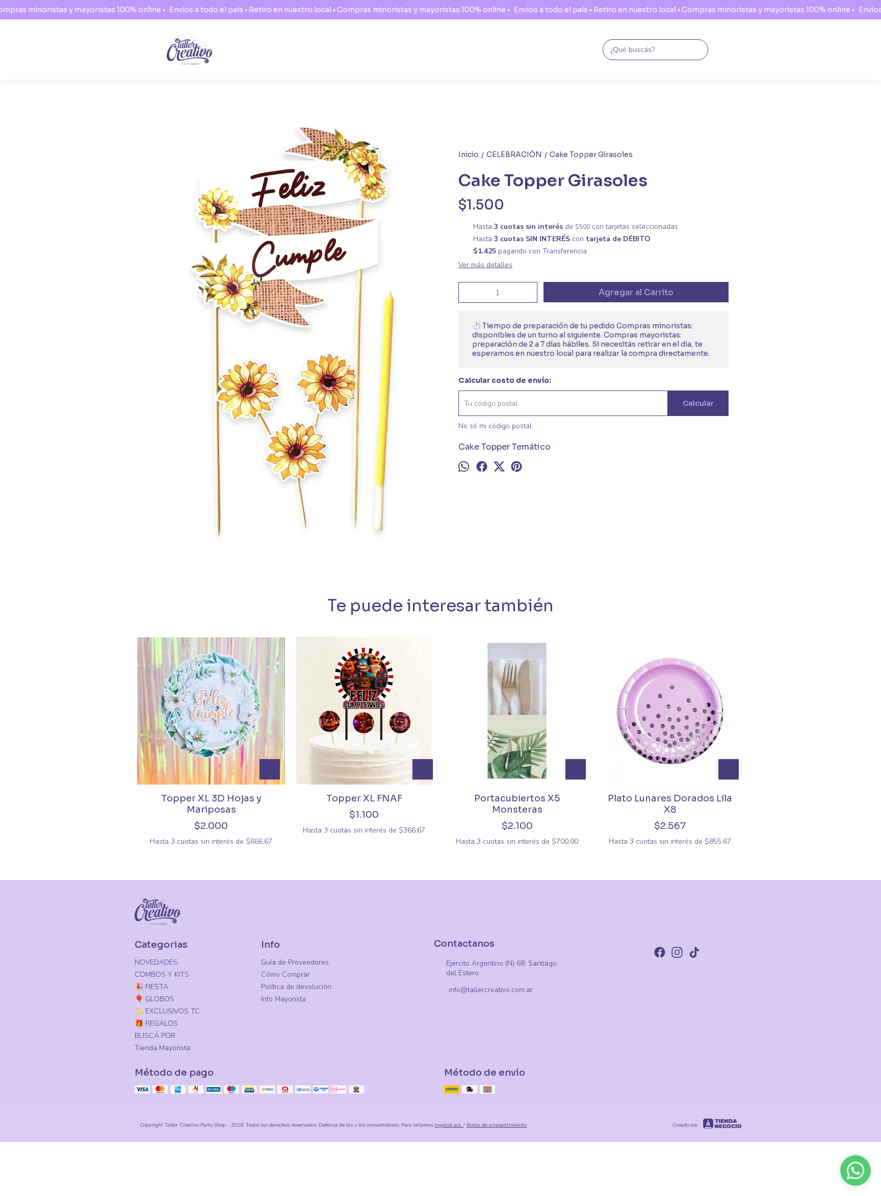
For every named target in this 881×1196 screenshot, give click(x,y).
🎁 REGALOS (156, 1023)
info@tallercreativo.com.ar (491, 990)
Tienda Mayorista (162, 1048)
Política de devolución (296, 987)
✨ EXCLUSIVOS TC (167, 1011)
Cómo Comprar (285, 974)
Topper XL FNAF (364, 798)
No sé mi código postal (495, 426)
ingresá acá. (449, 1125)
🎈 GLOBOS (154, 999)
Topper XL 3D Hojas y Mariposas (211, 804)
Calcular (698, 403)
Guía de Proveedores (295, 962)
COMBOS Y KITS (162, 974)
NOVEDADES (156, 962)
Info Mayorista (283, 999)
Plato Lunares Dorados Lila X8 (670, 804)
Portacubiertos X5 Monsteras (517, 804)
